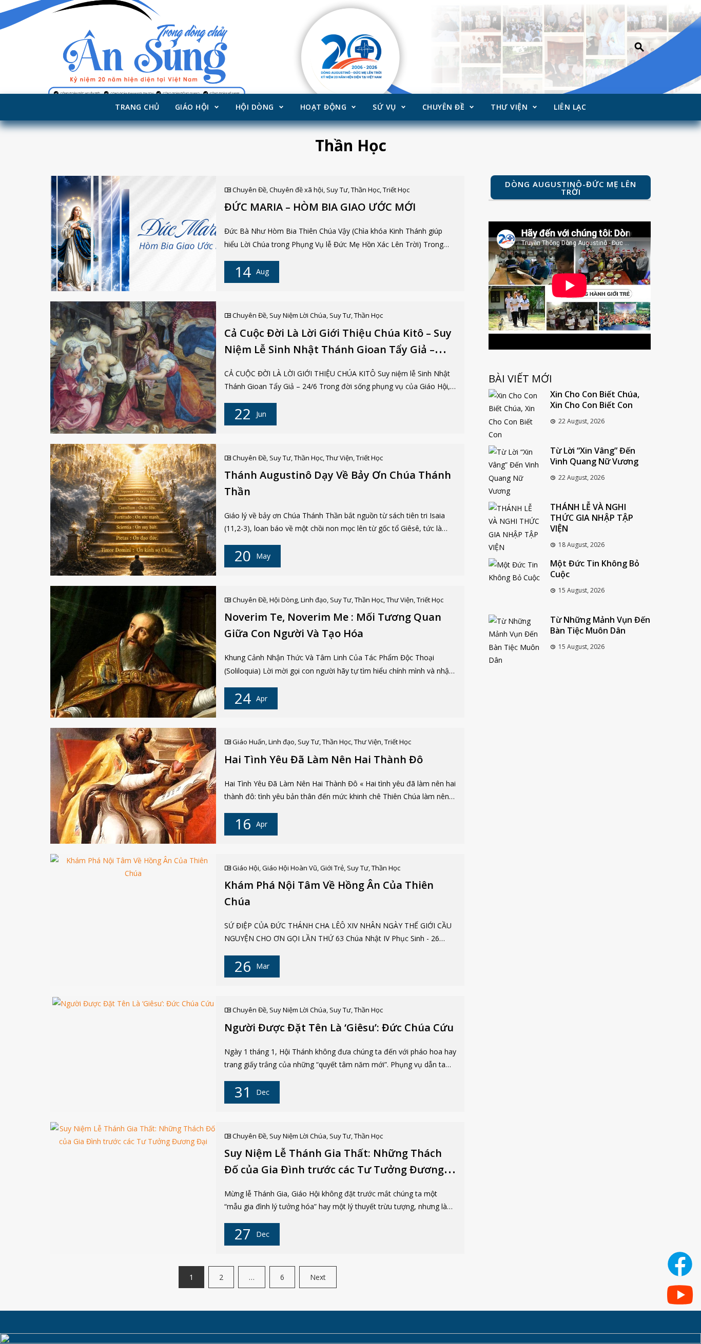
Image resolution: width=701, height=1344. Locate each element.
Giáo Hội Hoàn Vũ (289, 867)
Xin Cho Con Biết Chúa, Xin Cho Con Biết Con (594, 400)
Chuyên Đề (443, 107)
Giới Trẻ (332, 867)
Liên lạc (570, 107)
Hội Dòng (255, 107)
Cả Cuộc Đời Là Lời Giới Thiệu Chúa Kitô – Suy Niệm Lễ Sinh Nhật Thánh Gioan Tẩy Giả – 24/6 (338, 349)
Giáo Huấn (248, 741)
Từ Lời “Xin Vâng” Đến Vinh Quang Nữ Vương (594, 456)
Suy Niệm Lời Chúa (297, 315)
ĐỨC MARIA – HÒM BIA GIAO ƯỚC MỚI (320, 207)
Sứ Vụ (384, 107)
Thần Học (365, 189)
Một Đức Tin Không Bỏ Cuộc (594, 569)
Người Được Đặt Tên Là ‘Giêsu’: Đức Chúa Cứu (339, 1027)
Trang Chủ (137, 107)
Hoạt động (323, 107)
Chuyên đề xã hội (296, 189)
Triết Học (396, 189)
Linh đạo (314, 599)
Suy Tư (337, 189)
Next (318, 1277)
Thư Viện (509, 107)
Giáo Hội (192, 107)
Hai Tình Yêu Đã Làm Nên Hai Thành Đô (323, 759)
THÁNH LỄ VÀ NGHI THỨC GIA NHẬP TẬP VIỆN (591, 517)
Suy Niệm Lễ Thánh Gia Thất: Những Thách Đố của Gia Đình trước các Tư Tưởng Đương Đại (334, 1169)
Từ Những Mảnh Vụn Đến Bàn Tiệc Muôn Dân (600, 625)
